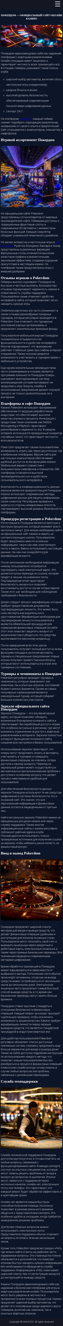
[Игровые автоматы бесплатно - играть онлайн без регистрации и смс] (6, 5)
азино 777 (26, 118)
